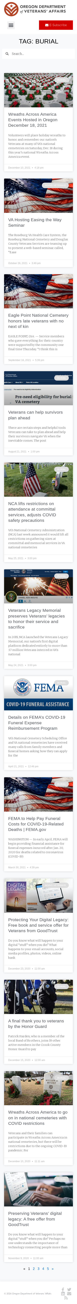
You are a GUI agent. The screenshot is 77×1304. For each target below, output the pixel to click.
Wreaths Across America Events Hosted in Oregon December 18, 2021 (32, 120)
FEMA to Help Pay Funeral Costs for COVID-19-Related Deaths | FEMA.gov (36, 824)
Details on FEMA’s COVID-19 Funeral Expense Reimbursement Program (36, 723)
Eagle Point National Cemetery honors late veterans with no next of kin (38, 321)
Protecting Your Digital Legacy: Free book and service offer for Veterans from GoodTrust (38, 925)
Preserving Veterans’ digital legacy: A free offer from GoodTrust (35, 1219)
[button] (11, 25)
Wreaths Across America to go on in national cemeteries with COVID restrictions (38, 1118)
